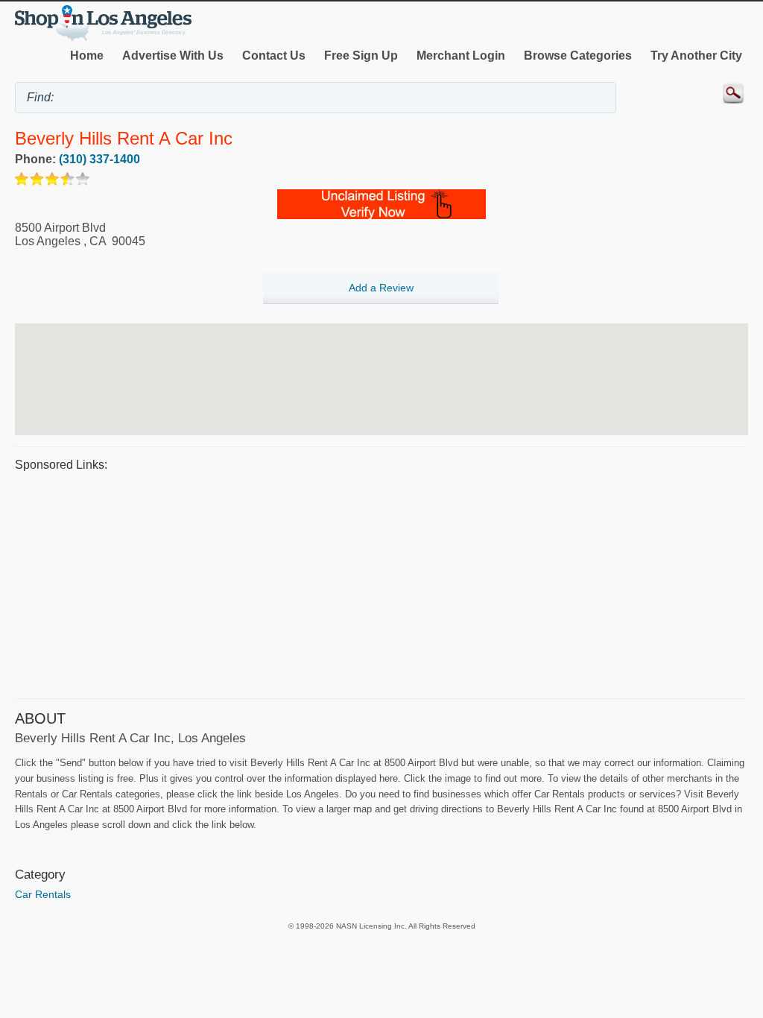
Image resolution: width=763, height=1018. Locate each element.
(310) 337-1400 (99, 159)
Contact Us (273, 55)
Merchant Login (461, 55)
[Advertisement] (381, 582)
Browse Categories (578, 55)
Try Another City (696, 55)
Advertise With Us (173, 55)
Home (87, 55)
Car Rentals (43, 894)
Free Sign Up (361, 55)
